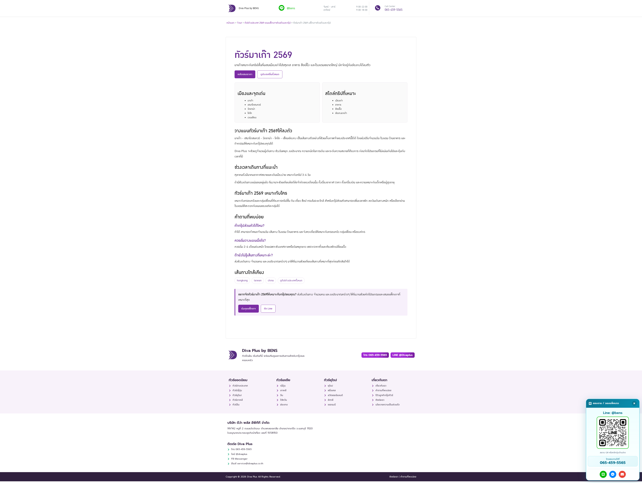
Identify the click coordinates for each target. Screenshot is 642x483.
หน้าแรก (230, 23)
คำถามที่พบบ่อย (408, 476)
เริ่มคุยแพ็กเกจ (248, 309)
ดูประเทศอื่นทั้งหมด (269, 74)
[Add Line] (603, 474)
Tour (239, 23)
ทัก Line (268, 309)
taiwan (257, 280)
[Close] (634, 403)
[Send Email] (622, 474)
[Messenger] (612, 474)
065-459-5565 (393, 9)
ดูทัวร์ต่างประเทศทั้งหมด (291, 280)
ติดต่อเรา (393, 476)
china (271, 280)
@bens (291, 8)
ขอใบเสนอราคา (245, 74)
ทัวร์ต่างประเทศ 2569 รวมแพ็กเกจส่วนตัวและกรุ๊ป (268, 23)
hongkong (242, 280)
